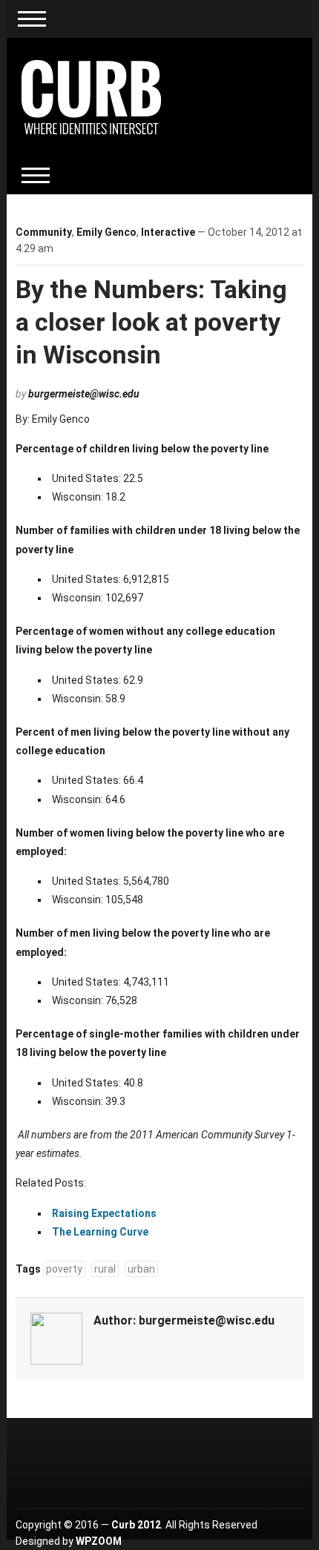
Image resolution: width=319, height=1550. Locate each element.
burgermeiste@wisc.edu (83, 394)
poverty (64, 1269)
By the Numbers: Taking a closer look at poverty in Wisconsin (151, 321)
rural (105, 1269)
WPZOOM (99, 1541)
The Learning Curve (100, 1232)
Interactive (168, 232)
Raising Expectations (104, 1213)
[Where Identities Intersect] (91, 96)
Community (44, 232)
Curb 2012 (136, 1525)
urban (141, 1269)
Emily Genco (106, 232)
